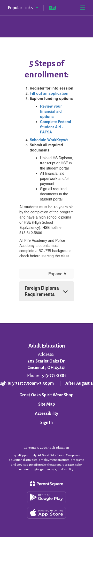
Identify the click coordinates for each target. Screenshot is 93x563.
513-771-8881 (54, 375)
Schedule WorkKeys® (49, 139)
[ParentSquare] (47, 484)
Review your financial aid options (51, 111)
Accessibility (46, 413)
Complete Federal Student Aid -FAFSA (55, 126)
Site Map (46, 404)
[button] (23, 7)
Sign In (46, 422)
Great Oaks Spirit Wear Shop (46, 395)
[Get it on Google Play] (46, 497)
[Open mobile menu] (82, 7)
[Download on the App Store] (46, 513)
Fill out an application (49, 93)
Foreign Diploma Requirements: (42, 291)
